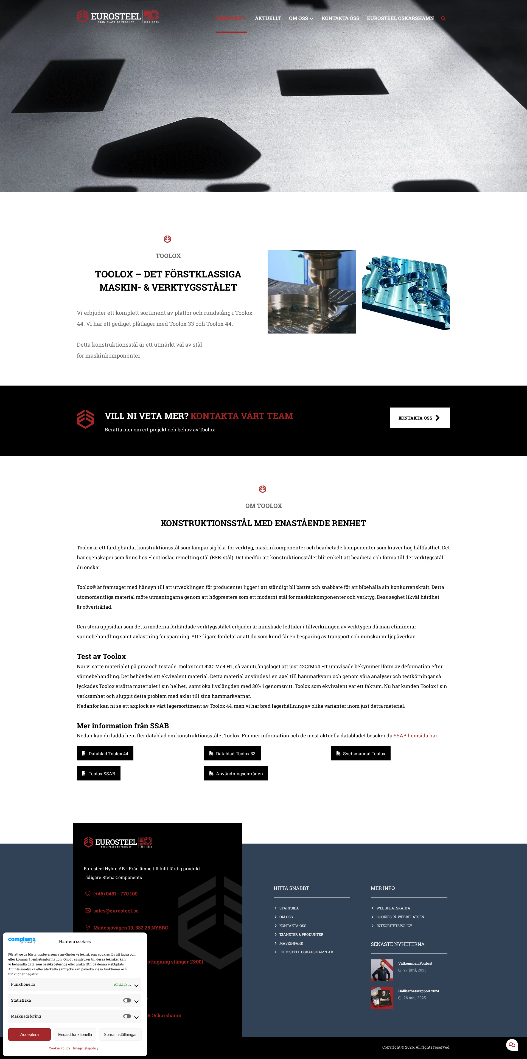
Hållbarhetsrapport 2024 (418, 990)
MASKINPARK (291, 943)
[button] (443, 18)
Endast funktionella (75, 1034)
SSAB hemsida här (415, 735)
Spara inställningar (120, 1034)
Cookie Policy (59, 1048)
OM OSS (286, 916)
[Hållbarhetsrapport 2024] (382, 998)
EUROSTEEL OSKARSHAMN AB (306, 952)
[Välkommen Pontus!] (382, 970)
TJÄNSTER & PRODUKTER (301, 934)
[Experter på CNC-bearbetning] (118, 16)
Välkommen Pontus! (415, 963)
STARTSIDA (289, 908)
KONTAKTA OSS (292, 925)
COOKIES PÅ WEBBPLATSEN (400, 916)
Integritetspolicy (86, 1048)
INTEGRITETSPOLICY (394, 925)
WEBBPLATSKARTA (393, 908)
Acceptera (29, 1034)
